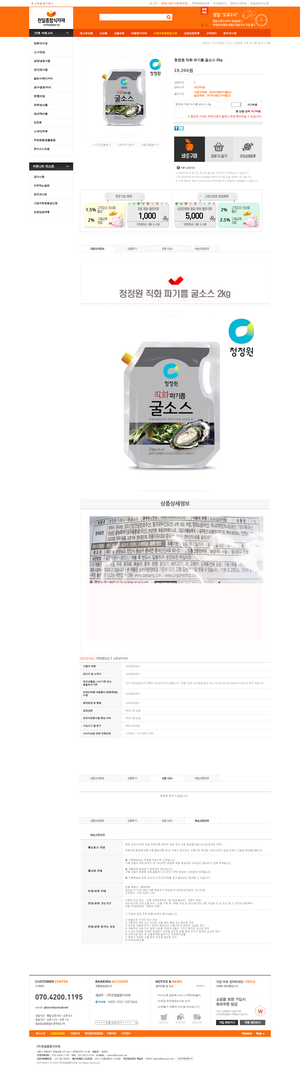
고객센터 (211, 33)
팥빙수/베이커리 (43, 78)
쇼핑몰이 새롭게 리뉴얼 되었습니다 (178, 1006)
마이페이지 (219, 3)
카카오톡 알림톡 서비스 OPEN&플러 (179, 995)
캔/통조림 (39, 96)
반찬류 (38, 122)
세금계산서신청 (259, 3)
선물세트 (119, 33)
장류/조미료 (41, 43)
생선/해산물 (41, 113)
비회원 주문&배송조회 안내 (174, 1001)
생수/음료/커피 (42, 87)
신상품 (103, 33)
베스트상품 (86, 33)
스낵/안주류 (41, 131)
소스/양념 (39, 52)
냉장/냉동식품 (42, 60)
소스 (229, 42)
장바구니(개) (238, 3)
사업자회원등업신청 (46, 203)
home (206, 42)
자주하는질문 (42, 185)
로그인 (153, 3)
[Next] (202, 25)
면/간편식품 (41, 69)
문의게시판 (230, 33)
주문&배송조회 (201, 3)
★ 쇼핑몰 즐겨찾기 (42, 3)
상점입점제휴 (192, 33)
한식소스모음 (42, 148)
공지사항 (39, 176)
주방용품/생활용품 (45, 140)
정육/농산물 (41, 104)
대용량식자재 (139, 33)
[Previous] (206, 25)
